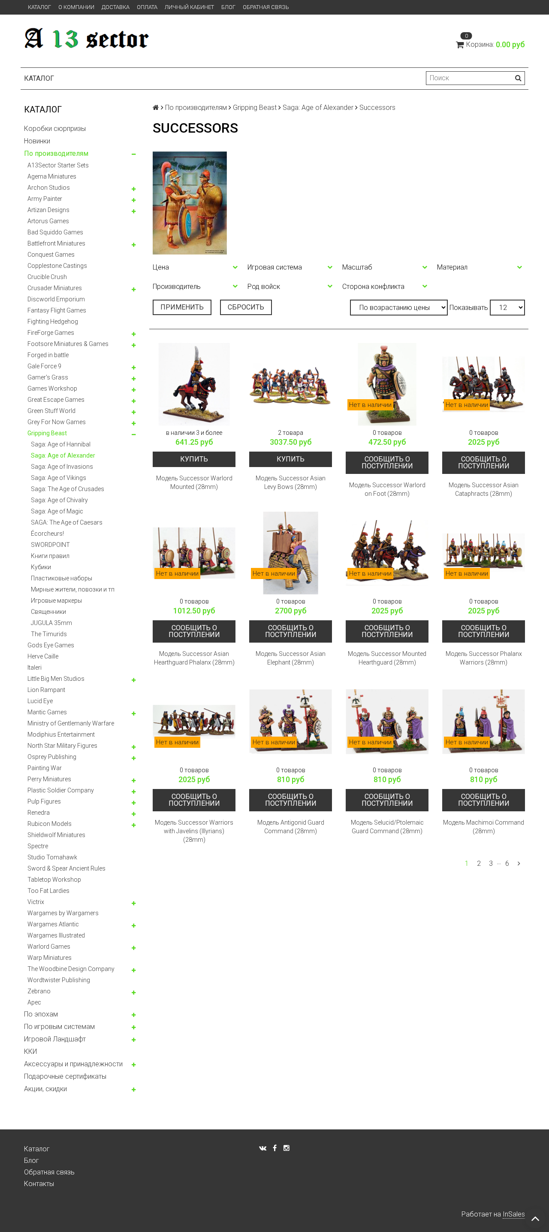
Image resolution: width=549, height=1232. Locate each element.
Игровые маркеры (56, 600)
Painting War (44, 768)
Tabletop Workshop (54, 879)
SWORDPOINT (50, 544)
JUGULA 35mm (51, 622)
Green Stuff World (51, 410)
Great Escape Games (55, 399)
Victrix (35, 901)
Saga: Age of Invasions (62, 466)
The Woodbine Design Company (71, 968)
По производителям (56, 153)
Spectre (37, 846)
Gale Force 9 (44, 366)
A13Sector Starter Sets (58, 165)
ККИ (30, 1051)
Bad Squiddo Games (55, 232)
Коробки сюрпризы (55, 128)
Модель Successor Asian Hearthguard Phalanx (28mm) (194, 658)
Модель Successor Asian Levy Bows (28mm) (291, 482)
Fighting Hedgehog (52, 321)
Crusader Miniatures (54, 288)
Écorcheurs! (47, 533)
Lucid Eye (40, 701)
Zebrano (39, 991)
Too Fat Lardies (48, 890)
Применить (182, 307)
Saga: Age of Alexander (63, 455)
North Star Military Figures (62, 745)
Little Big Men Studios (55, 678)
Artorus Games (48, 221)
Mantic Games (47, 712)
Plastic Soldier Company (60, 790)
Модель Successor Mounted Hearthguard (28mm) (387, 658)
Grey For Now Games (56, 422)
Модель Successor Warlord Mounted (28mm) (194, 482)
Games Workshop (52, 388)
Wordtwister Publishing (58, 980)
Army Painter (44, 198)
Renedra (38, 812)
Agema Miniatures (51, 176)
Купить (194, 459)
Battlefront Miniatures (56, 243)
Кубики (41, 567)
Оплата (147, 7)
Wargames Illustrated (56, 935)
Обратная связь (266, 7)
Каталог (39, 7)
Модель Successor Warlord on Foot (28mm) (387, 489)
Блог (228, 7)
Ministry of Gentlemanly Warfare (70, 723)
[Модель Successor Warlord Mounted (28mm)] (194, 384)
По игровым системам (59, 1027)
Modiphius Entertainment (61, 734)
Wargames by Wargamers (63, 913)
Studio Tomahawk (52, 857)
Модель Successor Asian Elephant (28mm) (291, 658)
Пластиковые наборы (61, 578)
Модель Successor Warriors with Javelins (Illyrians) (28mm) (194, 831)
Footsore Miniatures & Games (68, 343)
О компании (76, 7)
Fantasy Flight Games (56, 310)
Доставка (116, 7)
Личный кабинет (189, 7)
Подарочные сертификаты (65, 1076)
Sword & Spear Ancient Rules (66, 868)
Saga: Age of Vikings (58, 477)
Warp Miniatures (49, 957)
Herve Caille (42, 656)
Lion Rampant (46, 689)
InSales (514, 1214)
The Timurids (49, 634)
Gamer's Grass (47, 377)
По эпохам (41, 1014)
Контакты (39, 1184)
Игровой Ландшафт (55, 1039)
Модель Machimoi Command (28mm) (483, 826)
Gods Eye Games (50, 645)
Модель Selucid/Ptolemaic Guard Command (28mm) (387, 826)
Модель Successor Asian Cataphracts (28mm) (484, 489)
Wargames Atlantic (53, 924)
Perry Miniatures (49, 779)
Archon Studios (48, 187)
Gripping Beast (47, 433)
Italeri (34, 667)
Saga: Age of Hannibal (60, 444)
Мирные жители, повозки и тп (73, 589)
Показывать (468, 307)
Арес (34, 1002)
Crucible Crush (47, 276)
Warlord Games (48, 946)
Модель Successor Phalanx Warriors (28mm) (484, 658)
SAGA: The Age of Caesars (67, 522)
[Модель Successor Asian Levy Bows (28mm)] (290, 384)
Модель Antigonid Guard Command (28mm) (290, 826)
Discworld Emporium (56, 299)
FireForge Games (50, 332)
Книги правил (50, 555)
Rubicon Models (49, 823)
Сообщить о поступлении (387, 462)
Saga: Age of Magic (57, 511)
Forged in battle (48, 355)
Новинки (37, 141)
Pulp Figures (44, 801)
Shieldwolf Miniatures (56, 834)
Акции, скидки (45, 1089)
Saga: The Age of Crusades (67, 489)
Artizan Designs (48, 209)
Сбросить (246, 307)
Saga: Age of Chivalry (59, 500)
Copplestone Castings (57, 265)
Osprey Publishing (51, 756)
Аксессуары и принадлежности (73, 1064)
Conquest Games (51, 254)
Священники (48, 611)
